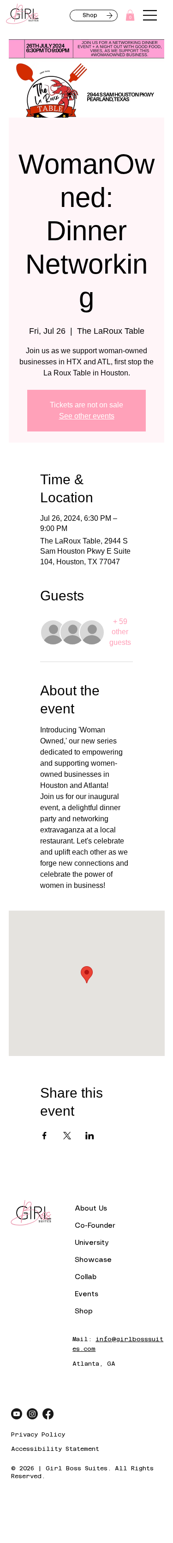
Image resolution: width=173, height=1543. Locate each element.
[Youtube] (16, 1413)
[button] (130, 15)
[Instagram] (32, 1413)
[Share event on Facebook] (44, 1135)
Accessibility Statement (55, 1448)
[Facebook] (48, 1413)
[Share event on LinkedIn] (89, 1135)
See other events (86, 416)
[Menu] (150, 15)
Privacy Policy (38, 1434)
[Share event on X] (67, 1135)
